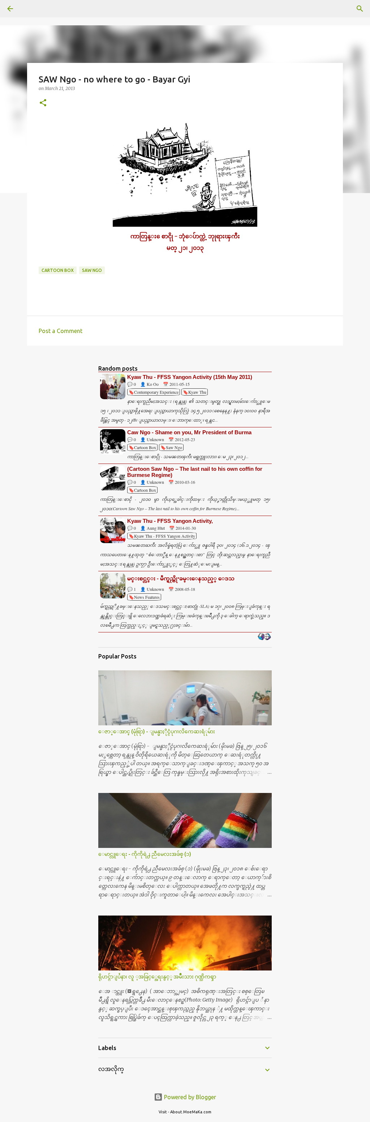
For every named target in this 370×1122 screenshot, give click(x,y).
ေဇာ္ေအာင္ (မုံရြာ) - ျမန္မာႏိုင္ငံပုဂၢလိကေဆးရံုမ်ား (156, 731)
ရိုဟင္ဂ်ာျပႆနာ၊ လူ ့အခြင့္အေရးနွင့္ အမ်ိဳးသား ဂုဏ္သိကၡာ (157, 977)
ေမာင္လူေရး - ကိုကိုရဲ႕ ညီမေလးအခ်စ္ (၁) (144, 854)
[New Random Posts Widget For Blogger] (264, 637)
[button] (43, 103)
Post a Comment (60, 331)
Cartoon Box (58, 270)
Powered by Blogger (189, 1097)
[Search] (30, 8)
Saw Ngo (92, 270)
